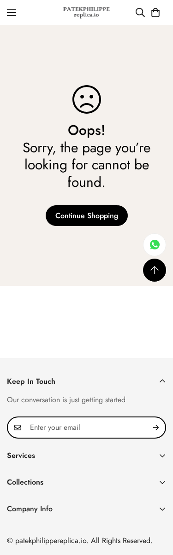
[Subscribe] (156, 427)
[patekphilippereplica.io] (86, 12)
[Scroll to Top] (154, 270)
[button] (155, 12)
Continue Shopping (86, 215)
